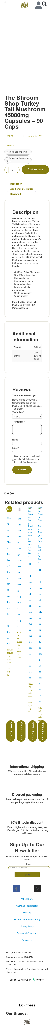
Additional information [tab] (21, 188)
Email (15, 447)
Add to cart (35, 169)
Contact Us (27, 940)
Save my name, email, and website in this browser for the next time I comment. (27, 459)
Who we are (27, 898)
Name (15, 439)
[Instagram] (37, 888)
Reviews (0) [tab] (16, 193)
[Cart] (46, 4)
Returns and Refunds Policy (27, 919)
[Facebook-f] (16, 888)
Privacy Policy (27, 926)
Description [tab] (16, 183)
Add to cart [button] (11, 731)
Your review (18, 421)
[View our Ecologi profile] (27, 996)
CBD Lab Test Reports (27, 905)
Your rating (18, 411)
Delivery (27, 912)
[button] (5, 2)
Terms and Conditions (27, 933)
